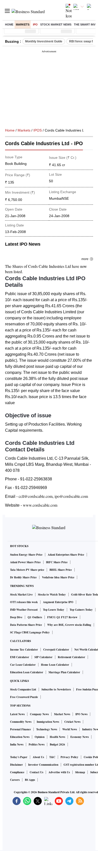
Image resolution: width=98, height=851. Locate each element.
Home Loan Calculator (55, 664)
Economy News (79, 737)
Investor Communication (43, 764)
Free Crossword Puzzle (24, 697)
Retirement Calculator (71, 657)
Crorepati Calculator (56, 649)
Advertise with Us (59, 772)
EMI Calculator (19, 657)
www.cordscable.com (40, 505)
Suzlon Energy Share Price (26, 554)
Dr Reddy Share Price (23, 577)
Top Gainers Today (81, 609)
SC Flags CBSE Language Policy (30, 632)
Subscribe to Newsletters (56, 689)
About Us (38, 757)
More (84, 259)
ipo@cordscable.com (71, 496)
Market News (62, 714)
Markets (22, 24)
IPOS (37, 130)
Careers (15, 780)
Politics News (36, 744)
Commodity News (20, 722)
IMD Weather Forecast (24, 609)
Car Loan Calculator (23, 664)
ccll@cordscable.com (36, 496)
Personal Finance (20, 729)
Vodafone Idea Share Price (58, 577)
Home (9, 24)
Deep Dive (16, 617)
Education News (19, 737)
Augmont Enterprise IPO (58, 602)
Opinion (39, 737)
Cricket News (72, 722)
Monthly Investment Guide (43, 41)
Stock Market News (55, 24)
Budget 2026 (57, 744)
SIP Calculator (43, 657)
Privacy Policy (69, 757)
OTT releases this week (24, 602)
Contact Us (36, 772)
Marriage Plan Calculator (64, 672)
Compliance (17, 772)
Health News (57, 737)
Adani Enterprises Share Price (66, 554)
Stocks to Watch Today (52, 594)
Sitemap (80, 772)
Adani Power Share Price (25, 562)
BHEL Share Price (61, 570)
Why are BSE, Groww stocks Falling (69, 625)
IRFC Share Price (57, 562)
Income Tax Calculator (24, 649)
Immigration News (48, 722)
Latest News (17, 714)
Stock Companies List (23, 689)
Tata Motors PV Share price (27, 570)
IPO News (81, 714)
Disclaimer (16, 764)
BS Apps (30, 780)
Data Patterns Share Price (26, 625)
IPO (35, 24)
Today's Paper (18, 757)
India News (16, 744)
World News (69, 729)
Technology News (46, 729)
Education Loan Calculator (26, 672)
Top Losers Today (53, 609)
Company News (39, 714)
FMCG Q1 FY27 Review (62, 617)
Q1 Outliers (35, 617)
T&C (52, 757)
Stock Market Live (21, 594)
